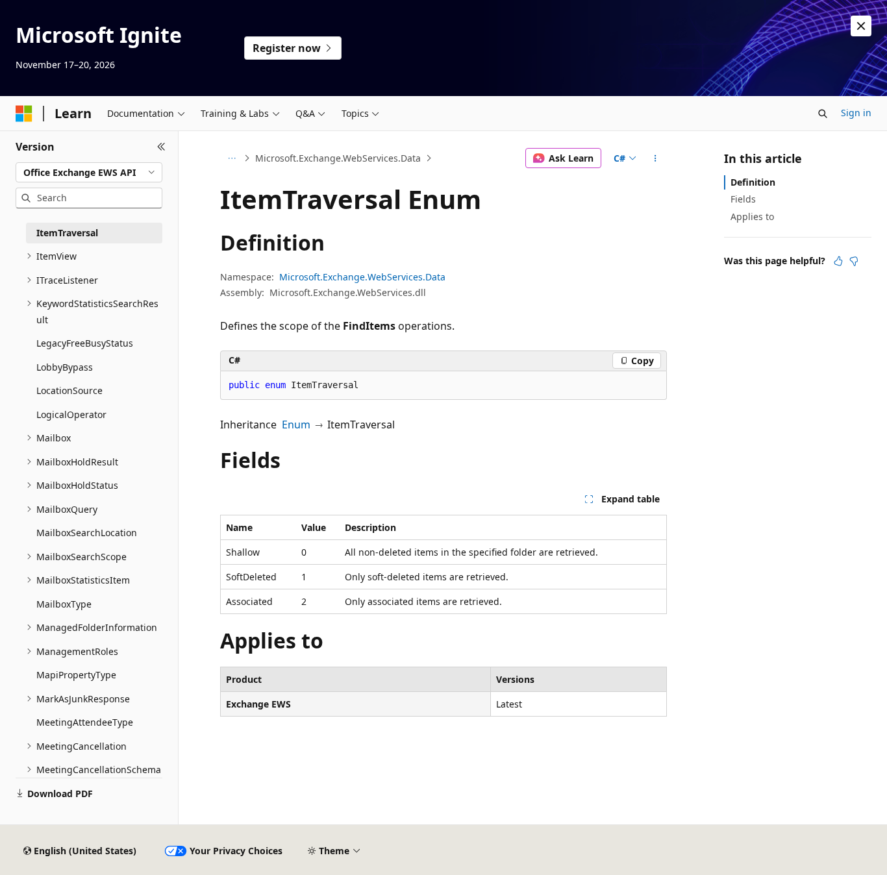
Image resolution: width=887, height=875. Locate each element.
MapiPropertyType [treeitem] (76, 675)
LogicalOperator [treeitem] (71, 414)
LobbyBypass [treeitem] (64, 367)
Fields (743, 199)
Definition (753, 182)
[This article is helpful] (838, 261)
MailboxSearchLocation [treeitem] (86, 532)
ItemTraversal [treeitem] (67, 233)
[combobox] (89, 172)
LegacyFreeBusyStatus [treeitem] (84, 343)
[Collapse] (161, 146)
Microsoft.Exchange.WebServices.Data (338, 158)
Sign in (856, 112)
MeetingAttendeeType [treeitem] (84, 722)
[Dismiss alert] (861, 26)
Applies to (752, 216)
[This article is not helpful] (854, 261)
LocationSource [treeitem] (69, 390)
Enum (296, 424)
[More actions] (655, 158)
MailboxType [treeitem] (64, 604)
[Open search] (823, 113)
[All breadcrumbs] (231, 158)
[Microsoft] (24, 113)
